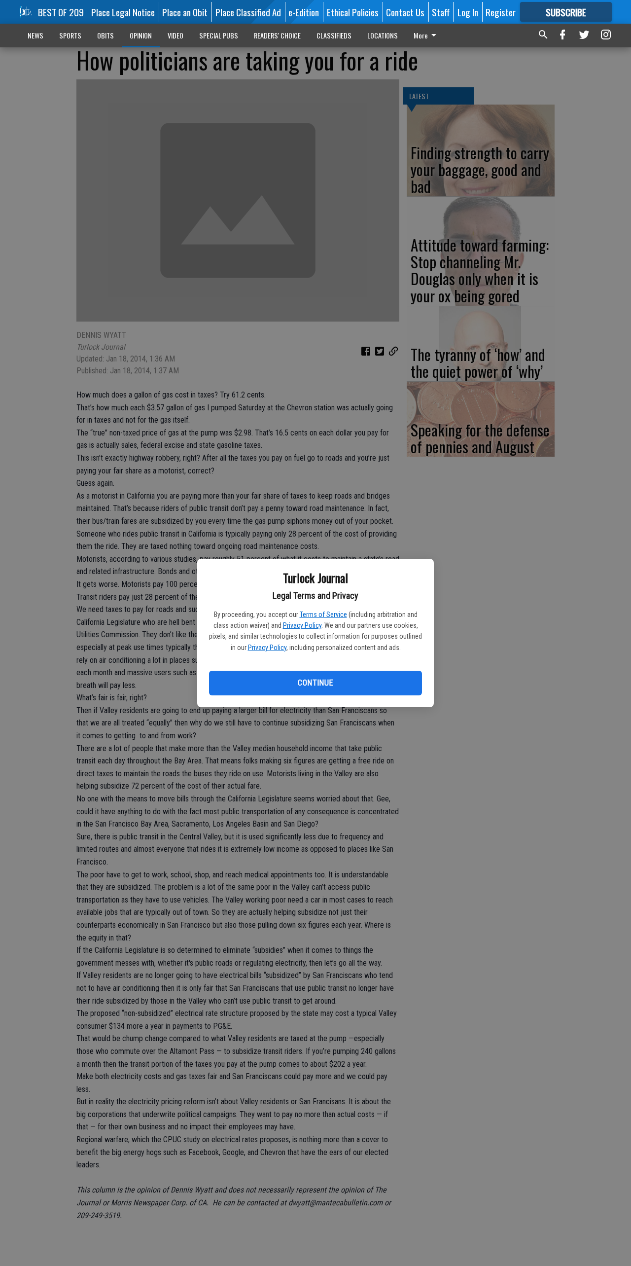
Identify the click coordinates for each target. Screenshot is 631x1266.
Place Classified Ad (248, 11)
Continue (315, 682)
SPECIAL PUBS (218, 35)
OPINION (141, 35)
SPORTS (70, 35)
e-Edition (303, 11)
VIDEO (175, 35)
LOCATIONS (382, 35)
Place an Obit (185, 11)
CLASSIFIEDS (333, 35)
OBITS (105, 35)
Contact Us (405, 11)
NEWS (35, 35)
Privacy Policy (302, 625)
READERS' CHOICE (277, 35)
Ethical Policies (353, 11)
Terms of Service (323, 614)
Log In (467, 11)
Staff (441, 11)
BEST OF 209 (61, 11)
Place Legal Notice (123, 11)
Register (501, 11)
